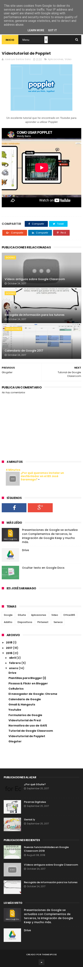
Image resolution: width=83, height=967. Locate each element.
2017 (9, 648)
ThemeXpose (49, 954)
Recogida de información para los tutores (34, 315)
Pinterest (42, 622)
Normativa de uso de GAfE (27, 725)
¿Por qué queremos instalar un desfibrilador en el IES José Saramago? (42, 476)
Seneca (58, 622)
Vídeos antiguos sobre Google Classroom (35, 279)
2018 (9, 642)
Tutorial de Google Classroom (30, 731)
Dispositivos (25, 622)
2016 (9, 653)
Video (68, 59)
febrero (15, 663)
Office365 (69, 615)
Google (10, 257)
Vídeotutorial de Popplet (26, 736)
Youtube (14, 710)
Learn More (36, 30)
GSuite (22, 615)
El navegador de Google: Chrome (32, 694)
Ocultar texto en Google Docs (43, 568)
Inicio (10, 40)
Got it (52, 30)
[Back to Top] (41, 962)
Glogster (15, 741)
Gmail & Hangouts (21, 704)
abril (12, 658)
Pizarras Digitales (35, 802)
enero (14, 668)
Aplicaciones (55, 59)
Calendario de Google (24, 699)
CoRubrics (16, 689)
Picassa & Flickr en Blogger (28, 683)
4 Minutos (13, 470)
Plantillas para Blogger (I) (27, 678)
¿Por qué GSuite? (35, 784)
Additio (8, 622)
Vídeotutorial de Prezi (24, 720)
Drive (25, 550)
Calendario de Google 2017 (24, 351)
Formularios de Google (25, 715)
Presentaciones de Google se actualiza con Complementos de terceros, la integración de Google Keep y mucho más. (50, 536)
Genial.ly (29, 819)
